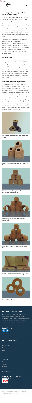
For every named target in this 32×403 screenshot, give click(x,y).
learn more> (25, 322)
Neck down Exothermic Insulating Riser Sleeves (14, 247)
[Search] (25, 5)
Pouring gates (5, 345)
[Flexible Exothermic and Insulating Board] (16, 272)
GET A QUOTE (5, 364)
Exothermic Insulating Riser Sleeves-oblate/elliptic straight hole (13, 191)
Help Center (5, 361)
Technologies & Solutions (8, 369)
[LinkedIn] (3, 330)
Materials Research (6, 371)
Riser (3, 350)
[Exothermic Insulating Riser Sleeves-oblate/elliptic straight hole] (16, 189)
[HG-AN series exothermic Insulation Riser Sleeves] (16, 134)
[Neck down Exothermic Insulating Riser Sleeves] (16, 244)
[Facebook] (7, 330)
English (4, 1)
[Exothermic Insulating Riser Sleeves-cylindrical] (16, 216)
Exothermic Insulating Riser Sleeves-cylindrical (13, 219)
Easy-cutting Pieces (8, 300)
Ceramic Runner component (8, 343)
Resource (4, 366)
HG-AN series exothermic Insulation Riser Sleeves (15, 136)
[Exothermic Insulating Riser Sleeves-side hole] (16, 161)
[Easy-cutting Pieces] (16, 298)
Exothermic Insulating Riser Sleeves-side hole (15, 164)
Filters (3, 347)
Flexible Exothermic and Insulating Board (15, 274)
